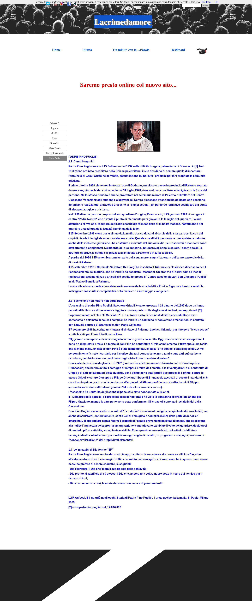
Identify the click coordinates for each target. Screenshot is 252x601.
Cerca (205, 6)
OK (217, 2)
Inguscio (54, 128)
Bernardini (54, 143)
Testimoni (178, 50)
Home (56, 50)
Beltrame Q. (55, 123)
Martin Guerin (55, 148)
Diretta (87, 50)
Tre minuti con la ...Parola (130, 50)
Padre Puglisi (54, 158)
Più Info (206, 2)
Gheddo (54, 133)
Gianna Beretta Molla (54, 153)
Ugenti (54, 138)
